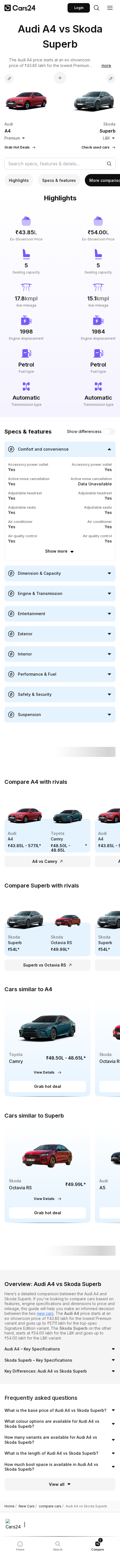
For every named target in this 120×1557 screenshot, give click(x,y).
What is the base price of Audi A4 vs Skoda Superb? (55, 1410)
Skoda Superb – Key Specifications (38, 1360)
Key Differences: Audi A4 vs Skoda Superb (45, 1371)
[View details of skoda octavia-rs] (47, 1173)
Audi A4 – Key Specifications (32, 1349)
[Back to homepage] (19, 7)
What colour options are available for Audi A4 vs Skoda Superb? (51, 1424)
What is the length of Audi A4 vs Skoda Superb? (51, 1453)
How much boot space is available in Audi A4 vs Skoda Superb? (51, 1467)
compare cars (51, 1506)
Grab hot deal (47, 1086)
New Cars (28, 1506)
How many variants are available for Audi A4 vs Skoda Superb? (50, 1440)
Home (10, 1506)
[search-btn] (96, 7)
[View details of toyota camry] (47, 1047)
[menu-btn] (110, 7)
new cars (45, 1313)
